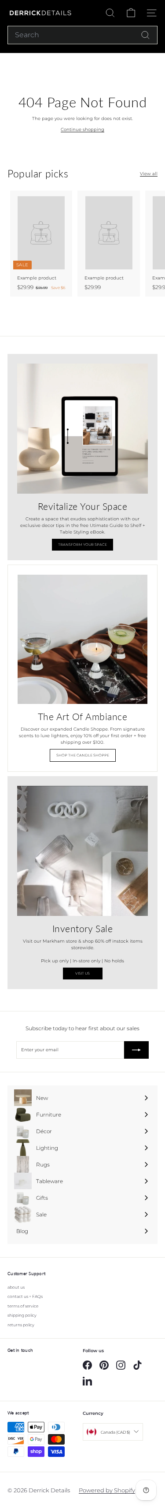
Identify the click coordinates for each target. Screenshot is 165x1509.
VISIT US (82, 973)
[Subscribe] (136, 1050)
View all (149, 174)
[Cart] (131, 13)
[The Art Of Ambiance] (82, 639)
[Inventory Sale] (82, 851)
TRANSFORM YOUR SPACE (82, 544)
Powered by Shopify (107, 1490)
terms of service (22, 1306)
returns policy (20, 1324)
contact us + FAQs (25, 1296)
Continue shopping (82, 129)
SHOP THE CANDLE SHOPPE (82, 755)
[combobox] (82, 35)
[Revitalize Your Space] (82, 429)
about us (16, 1287)
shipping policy (22, 1315)
